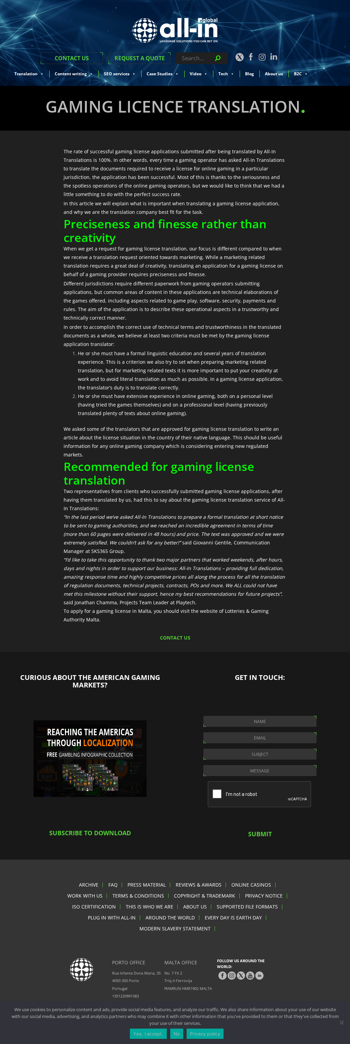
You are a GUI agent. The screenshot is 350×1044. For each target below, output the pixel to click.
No (177, 1033)
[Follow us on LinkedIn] (274, 56)
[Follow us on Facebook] (251, 57)
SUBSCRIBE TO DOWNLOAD (90, 833)
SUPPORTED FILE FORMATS (247, 906)
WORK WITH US (85, 895)
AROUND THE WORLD (170, 917)
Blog (249, 74)
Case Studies (160, 74)
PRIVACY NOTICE (264, 895)
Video (195, 74)
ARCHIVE (88, 884)
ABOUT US (195, 906)
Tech (223, 74)
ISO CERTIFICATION (94, 906)
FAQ (113, 884)
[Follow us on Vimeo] (250, 975)
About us (274, 74)
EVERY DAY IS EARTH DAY (233, 917)
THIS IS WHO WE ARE (149, 906)
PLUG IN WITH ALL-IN (112, 917)
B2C (298, 74)
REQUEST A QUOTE (140, 58)
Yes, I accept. (148, 1033)
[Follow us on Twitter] (239, 57)
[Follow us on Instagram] (262, 57)
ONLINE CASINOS (251, 884)
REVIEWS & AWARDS (198, 884)
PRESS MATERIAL (146, 884)
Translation (26, 74)
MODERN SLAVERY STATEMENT (175, 928)
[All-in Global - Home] (175, 30)
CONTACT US (72, 58)
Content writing (71, 74)
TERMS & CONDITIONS (138, 895)
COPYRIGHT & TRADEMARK (204, 895)
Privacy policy (205, 1033)
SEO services (117, 74)
